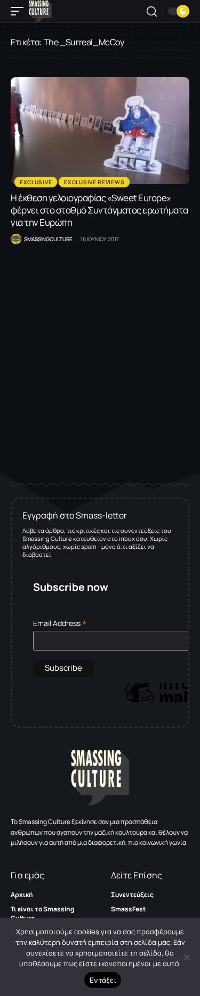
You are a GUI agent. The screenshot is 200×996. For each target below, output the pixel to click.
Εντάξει (103, 980)
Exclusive (36, 182)
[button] (20, 11)
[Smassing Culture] (40, 11)
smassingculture (48, 239)
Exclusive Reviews (94, 182)
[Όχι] (186, 957)
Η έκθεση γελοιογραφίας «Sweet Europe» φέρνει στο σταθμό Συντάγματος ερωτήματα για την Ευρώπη (99, 210)
